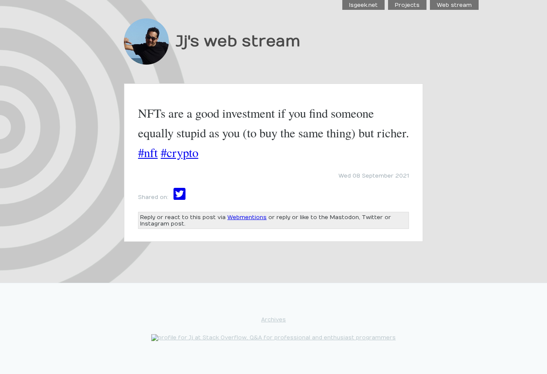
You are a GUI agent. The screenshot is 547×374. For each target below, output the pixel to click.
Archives (273, 319)
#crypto (179, 152)
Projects (407, 5)
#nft (148, 152)
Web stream (454, 5)
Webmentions (247, 217)
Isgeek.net (363, 5)
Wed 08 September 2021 (373, 175)
